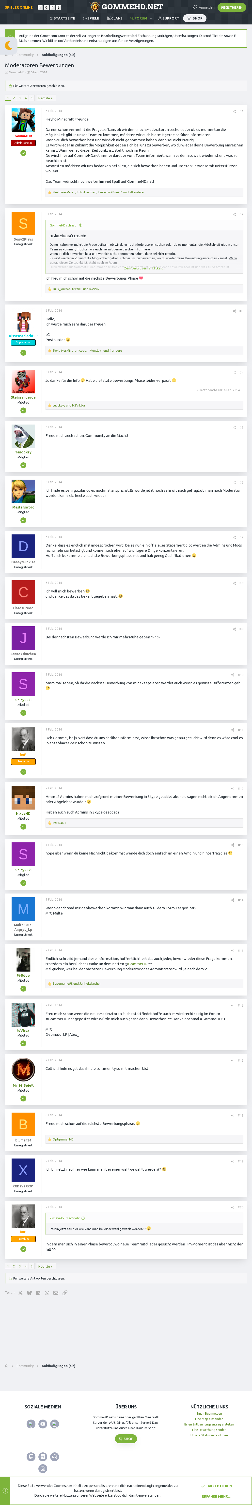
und (69, 405)
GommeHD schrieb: (63, 225)
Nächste (44, 98)
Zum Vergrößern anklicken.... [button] (144, 268)
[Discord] (42, 1456)
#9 (241, 629)
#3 (241, 311)
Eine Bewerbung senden (209, 1429)
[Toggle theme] (8, 46)
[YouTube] (42, 1424)
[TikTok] (54, 1424)
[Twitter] (31, 1424)
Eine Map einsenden (209, 1419)
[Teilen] (234, 111)
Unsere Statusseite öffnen (209, 1435)
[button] (151, 18)
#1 (241, 111)
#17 (240, 1060)
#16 (240, 1005)
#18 (240, 1115)
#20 (240, 1207)
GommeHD (137, 964)
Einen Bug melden (209, 1413)
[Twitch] (31, 1456)
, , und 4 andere (87, 350)
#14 (240, 900)
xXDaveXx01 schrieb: (65, 1218)
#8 (241, 583)
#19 (240, 1161)
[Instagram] (42, 1468)
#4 (241, 372)
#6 (241, 482)
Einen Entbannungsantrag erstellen (209, 1424)
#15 (240, 950)
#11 (240, 730)
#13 (240, 845)
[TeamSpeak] (54, 1456)
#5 (241, 427)
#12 (240, 788)
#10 (240, 674)
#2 (241, 214)
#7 (241, 537)
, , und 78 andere (98, 192)
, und (76, 289)
